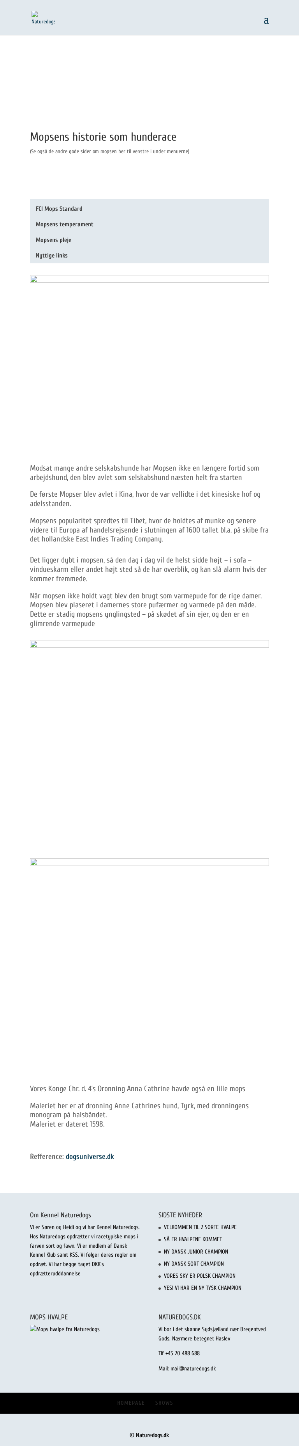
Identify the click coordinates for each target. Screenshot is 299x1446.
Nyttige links (52, 255)
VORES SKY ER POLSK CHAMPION (200, 1276)
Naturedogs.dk (152, 1435)
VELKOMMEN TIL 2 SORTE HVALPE (200, 1227)
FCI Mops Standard (59, 208)
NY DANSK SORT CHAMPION (194, 1264)
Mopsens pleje (53, 239)
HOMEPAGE (131, 1403)
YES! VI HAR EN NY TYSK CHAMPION (202, 1288)
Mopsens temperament (64, 224)
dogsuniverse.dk (90, 1156)
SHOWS (164, 1403)
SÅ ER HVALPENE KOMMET (193, 1239)
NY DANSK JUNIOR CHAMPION (196, 1251)
